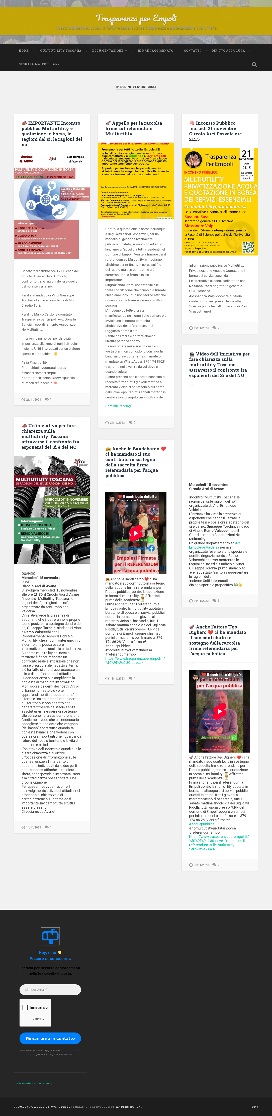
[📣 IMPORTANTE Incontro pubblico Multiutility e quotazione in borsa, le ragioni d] (52, 207)
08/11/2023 (201, 865)
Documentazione (107, 50)
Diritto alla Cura (228, 50)
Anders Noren (128, 1106)
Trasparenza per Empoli (136, 18)
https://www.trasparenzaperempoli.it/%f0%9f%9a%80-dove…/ (135, 660)
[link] (215, 545)
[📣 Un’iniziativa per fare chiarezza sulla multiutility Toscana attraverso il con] (52, 510)
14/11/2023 (33, 827)
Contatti (192, 50)
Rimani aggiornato (155, 50)
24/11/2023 (117, 422)
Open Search (254, 64)
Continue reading (127, 406)
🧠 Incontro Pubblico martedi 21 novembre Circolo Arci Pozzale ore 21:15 (215, 131)
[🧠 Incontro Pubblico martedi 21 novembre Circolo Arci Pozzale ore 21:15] (220, 201)
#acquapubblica (201, 824)
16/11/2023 (201, 601)
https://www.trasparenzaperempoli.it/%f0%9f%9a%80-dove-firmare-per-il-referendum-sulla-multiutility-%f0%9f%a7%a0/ (219, 842)
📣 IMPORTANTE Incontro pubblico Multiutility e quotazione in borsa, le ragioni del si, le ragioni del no (52, 133)
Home (24, 50)
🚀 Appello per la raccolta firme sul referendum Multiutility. (133, 128)
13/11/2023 (117, 678)
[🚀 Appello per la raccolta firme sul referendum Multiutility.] (136, 181)
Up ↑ (255, 1106)
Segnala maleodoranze (40, 64)
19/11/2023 (201, 328)
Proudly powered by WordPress (42, 1106)
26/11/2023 (33, 399)
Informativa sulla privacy (34, 1083)
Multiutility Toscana (60, 50)
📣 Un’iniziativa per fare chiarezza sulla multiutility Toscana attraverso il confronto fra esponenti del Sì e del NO (50, 436)
